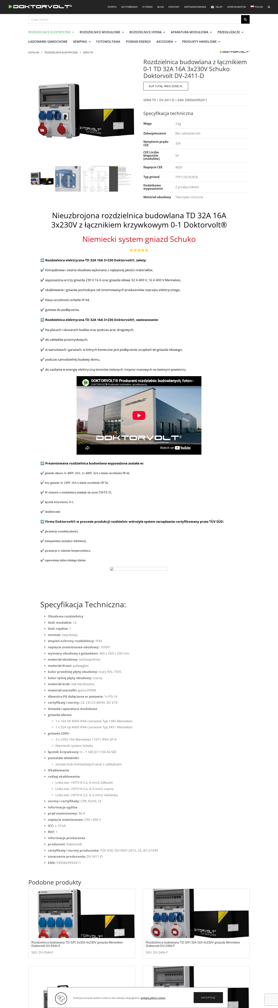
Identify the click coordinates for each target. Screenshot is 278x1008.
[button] (208, 997)
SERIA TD (149, 100)
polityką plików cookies (153, 998)
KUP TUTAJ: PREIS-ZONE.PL (165, 86)
